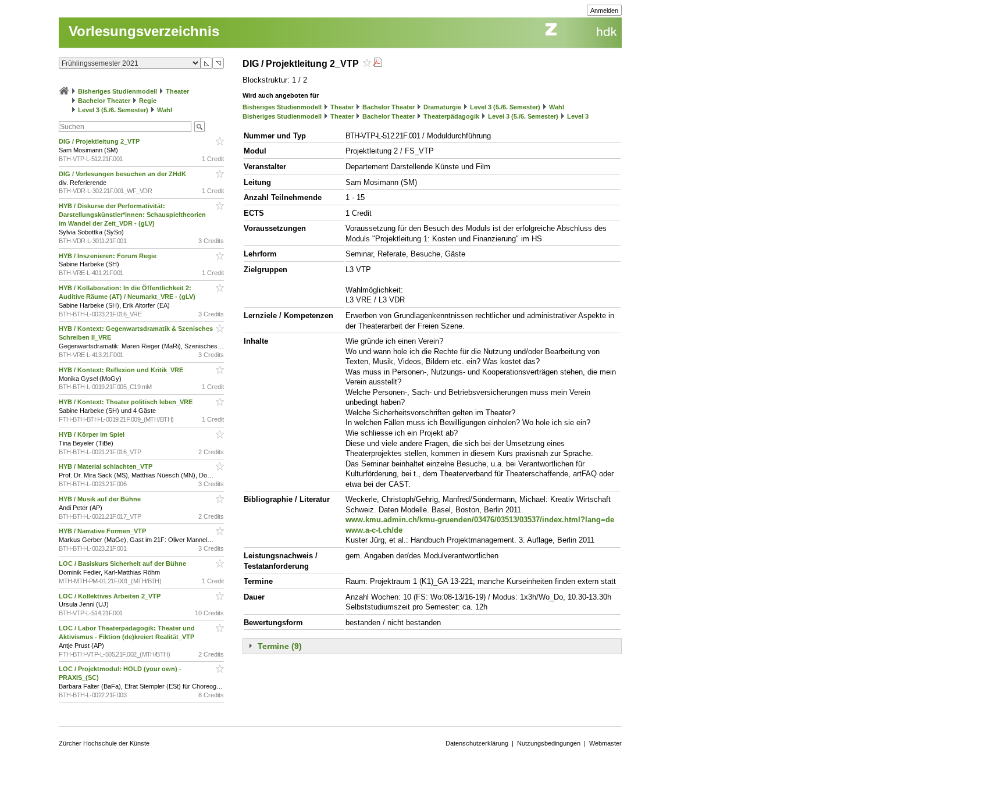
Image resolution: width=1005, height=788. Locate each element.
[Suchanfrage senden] (199, 126)
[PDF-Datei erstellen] (377, 64)
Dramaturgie (442, 107)
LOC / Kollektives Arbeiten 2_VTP (110, 596)
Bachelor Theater (104, 100)
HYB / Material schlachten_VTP (106, 466)
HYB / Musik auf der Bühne (100, 498)
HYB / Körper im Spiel (92, 434)
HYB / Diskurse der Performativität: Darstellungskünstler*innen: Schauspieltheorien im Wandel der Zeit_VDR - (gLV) (132, 214)
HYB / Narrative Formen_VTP (103, 530)
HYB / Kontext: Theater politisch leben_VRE (126, 401)
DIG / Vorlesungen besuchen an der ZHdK (123, 173)
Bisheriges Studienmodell (117, 91)
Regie (147, 100)
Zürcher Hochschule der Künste (104, 743)
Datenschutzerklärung (477, 743)
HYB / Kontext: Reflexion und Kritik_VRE (122, 369)
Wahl (164, 109)
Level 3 (578, 116)
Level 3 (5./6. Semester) (113, 109)
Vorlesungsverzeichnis (144, 31)
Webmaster (605, 743)
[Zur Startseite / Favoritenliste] (64, 91)
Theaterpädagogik (451, 116)
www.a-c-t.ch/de (373, 530)
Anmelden (604, 10)
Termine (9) (280, 646)
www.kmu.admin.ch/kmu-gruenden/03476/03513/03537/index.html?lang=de (479, 519)
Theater (177, 91)
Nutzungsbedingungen (548, 743)
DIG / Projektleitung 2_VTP (100, 141)
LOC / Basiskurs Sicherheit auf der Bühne (123, 563)
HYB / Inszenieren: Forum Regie (108, 255)
